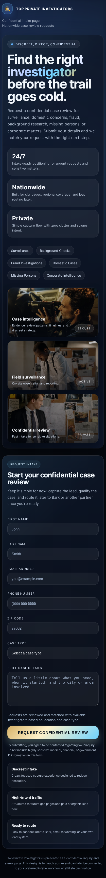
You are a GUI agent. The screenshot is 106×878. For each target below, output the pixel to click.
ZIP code (15, 618)
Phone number (21, 593)
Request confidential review (53, 733)
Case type (16, 643)
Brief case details (24, 668)
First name (17, 519)
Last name (17, 544)
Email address (21, 569)
